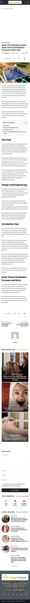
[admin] (3, 53)
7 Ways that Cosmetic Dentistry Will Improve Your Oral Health (15, 409)
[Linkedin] (12, 594)
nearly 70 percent (13, 103)
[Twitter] (26, 594)
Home (3, 8)
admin (7, 53)
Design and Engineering (11, 127)
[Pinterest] (17, 594)
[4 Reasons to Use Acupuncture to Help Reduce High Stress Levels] (15, 427)
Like (6, 500)
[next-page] (5, 445)
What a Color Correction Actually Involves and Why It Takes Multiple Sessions (15, 378)
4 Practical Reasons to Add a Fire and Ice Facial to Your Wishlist (19, 550)
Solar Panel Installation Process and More (15, 132)
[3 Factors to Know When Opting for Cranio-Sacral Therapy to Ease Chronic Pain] (6, 559)
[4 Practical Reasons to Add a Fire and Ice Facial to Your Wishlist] (6, 549)
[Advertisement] (15, 25)
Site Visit (6, 125)
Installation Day (8, 129)
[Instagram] (8, 594)
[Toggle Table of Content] (25, 123)
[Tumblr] (21, 594)
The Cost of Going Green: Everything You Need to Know (22, 325)
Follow (15, 500)
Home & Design (9, 8)
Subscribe (24, 500)
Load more (14, 566)
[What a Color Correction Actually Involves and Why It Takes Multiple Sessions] (15, 367)
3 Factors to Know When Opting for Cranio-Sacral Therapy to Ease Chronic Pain (18, 560)
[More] (24, 58)
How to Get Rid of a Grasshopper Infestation (7, 325)
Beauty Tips (14, 374)
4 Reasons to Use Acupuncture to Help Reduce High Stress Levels (15, 438)
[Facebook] (4, 594)
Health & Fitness (15, 405)
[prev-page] (3, 445)
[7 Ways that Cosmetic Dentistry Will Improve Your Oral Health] (15, 397)
